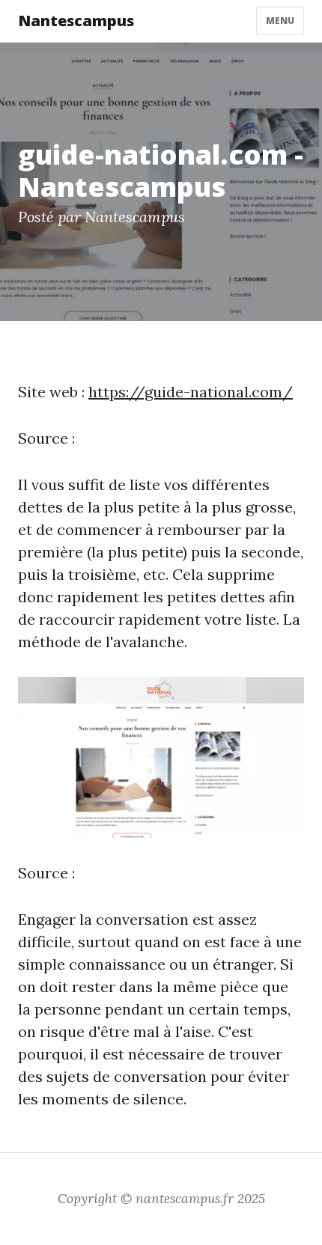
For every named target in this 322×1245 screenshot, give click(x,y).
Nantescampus (76, 20)
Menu (280, 20)
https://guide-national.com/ (190, 391)
